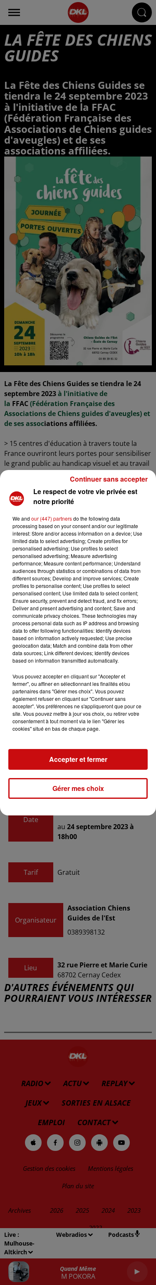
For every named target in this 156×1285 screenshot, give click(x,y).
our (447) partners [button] (51, 518)
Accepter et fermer (78, 759)
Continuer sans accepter (109, 479)
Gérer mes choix (78, 788)
